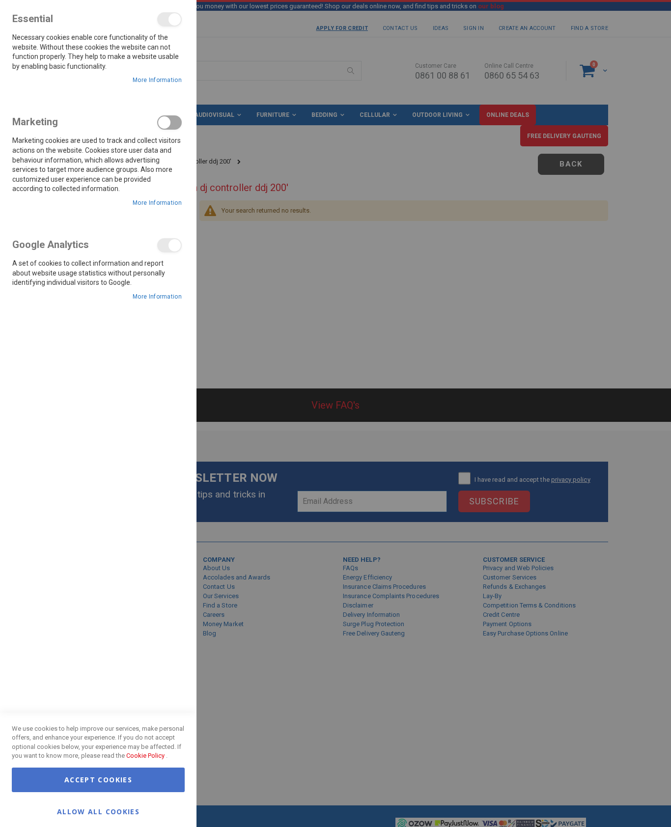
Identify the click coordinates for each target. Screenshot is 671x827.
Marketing (169, 122)
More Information (157, 80)
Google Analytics (169, 245)
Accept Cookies (98, 779)
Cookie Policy (145, 755)
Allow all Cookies (98, 811)
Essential (169, 19)
